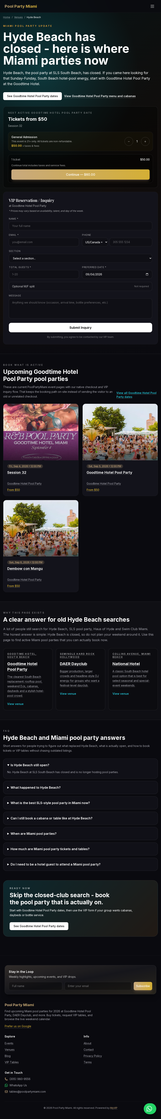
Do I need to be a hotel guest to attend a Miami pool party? (56, 864)
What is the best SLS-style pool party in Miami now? (50, 803)
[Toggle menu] (152, 6)
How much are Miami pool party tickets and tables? (50, 849)
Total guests (20, 267)
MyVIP (113, 1107)
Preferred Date (94, 267)
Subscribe (143, 986)
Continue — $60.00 (80, 174)
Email (14, 234)
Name (13, 218)
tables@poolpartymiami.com (27, 1091)
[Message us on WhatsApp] (150, 1108)
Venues (18, 17)
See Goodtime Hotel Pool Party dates (32, 96)
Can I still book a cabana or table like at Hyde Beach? (51, 818)
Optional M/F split (80, 286)
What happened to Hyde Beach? (36, 787)
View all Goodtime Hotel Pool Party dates (136, 394)
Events (9, 1043)
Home (6, 17)
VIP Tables (12, 1062)
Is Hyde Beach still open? (30, 765)
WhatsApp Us (18, 1085)
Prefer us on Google (18, 1026)
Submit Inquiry (80, 328)
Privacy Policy (93, 1056)
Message (15, 295)
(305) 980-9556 (19, 1079)
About (87, 1043)
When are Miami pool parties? (34, 834)
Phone (86, 234)
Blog (8, 1056)
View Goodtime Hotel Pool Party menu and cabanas (100, 96)
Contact (89, 1049)
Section (14, 251)
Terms (88, 1062)
